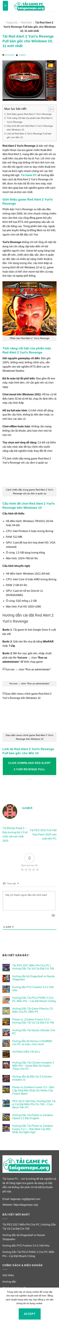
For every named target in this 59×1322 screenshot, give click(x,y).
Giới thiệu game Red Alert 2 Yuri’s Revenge (29, 114)
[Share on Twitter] (26, 788)
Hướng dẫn (9, 1281)
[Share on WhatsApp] (11, 788)
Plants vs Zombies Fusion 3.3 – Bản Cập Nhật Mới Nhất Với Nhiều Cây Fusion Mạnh (33, 1090)
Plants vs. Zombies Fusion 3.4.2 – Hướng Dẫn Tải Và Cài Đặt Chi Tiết (33, 1021)
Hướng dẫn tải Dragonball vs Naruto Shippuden (33, 978)
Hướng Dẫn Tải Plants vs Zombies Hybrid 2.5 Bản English (32, 1117)
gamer (22, 55)
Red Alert (26, 22)
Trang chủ (11, 22)
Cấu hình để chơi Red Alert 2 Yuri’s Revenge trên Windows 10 (30, 128)
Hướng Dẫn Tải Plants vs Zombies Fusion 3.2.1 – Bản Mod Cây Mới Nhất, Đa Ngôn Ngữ (32, 1128)
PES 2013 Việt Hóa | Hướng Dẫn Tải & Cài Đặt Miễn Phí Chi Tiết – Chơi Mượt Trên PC (34, 1104)
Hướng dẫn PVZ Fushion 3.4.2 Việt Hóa (33, 989)
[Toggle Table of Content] (49, 109)
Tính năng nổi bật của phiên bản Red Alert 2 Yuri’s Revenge (30, 120)
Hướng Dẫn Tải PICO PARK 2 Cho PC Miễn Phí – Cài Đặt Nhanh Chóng (34, 999)
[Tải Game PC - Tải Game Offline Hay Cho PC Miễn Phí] (29, 5)
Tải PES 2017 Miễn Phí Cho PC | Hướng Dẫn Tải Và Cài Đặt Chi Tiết (33, 967)
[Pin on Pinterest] (40, 788)
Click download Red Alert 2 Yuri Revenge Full (29, 766)
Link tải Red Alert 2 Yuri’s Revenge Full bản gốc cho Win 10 (29, 135)
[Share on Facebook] (18, 788)
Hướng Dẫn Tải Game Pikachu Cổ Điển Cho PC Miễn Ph (32, 1010)
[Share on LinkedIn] (47, 788)
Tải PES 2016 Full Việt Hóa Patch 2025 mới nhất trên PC (43, 834)
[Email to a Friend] (33, 788)
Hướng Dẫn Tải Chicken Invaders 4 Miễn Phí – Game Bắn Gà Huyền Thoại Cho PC (33, 1065)
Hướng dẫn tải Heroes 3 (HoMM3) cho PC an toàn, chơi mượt (32, 1043)
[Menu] (5, 6)
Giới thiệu (8, 1275)
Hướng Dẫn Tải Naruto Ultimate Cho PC (33, 1032)
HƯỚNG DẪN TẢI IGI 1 (26, 1051)
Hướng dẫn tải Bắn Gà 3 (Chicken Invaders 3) (32, 1078)
